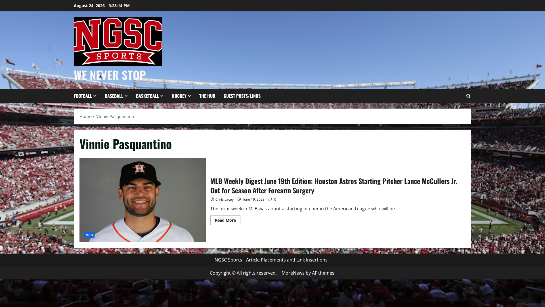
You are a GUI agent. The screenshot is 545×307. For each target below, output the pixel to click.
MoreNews (293, 273)
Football (83, 95)
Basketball (147, 95)
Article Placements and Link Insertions (287, 260)
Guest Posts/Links (242, 95)
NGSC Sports (228, 260)
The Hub (207, 95)
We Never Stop (110, 74)
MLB (89, 235)
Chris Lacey (224, 199)
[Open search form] (468, 96)
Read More (227, 221)
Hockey (179, 95)
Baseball (114, 95)
